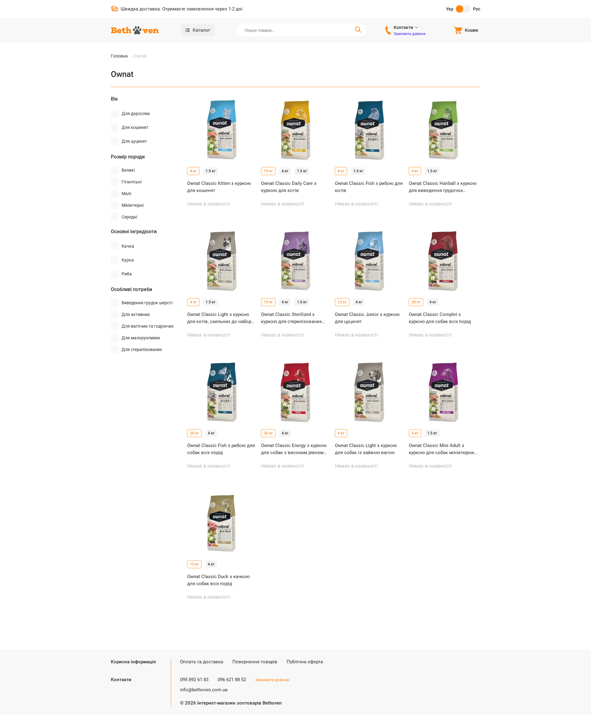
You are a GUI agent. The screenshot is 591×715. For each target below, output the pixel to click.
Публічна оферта (305, 662)
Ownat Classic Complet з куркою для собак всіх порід (440, 318)
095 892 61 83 (194, 679)
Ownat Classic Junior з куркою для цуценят (367, 318)
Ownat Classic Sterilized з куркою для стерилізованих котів (291, 318)
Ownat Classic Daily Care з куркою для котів (288, 187)
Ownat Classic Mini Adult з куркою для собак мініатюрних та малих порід (442, 449)
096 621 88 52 (232, 679)
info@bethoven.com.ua (203, 690)
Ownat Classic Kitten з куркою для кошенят (219, 187)
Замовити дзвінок (410, 34)
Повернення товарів (254, 662)
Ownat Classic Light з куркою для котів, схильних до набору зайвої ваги (220, 318)
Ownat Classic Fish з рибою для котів (369, 187)
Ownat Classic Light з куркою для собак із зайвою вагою (366, 449)
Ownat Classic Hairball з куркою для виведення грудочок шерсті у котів (442, 187)
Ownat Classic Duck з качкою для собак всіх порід (218, 580)
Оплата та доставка (201, 662)
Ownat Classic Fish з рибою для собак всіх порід (221, 449)
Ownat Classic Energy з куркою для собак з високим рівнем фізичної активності (294, 449)
